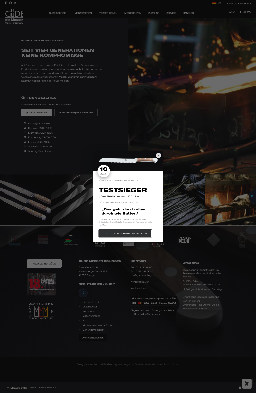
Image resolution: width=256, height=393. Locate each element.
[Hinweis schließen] (158, 155)
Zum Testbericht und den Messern (123, 233)
